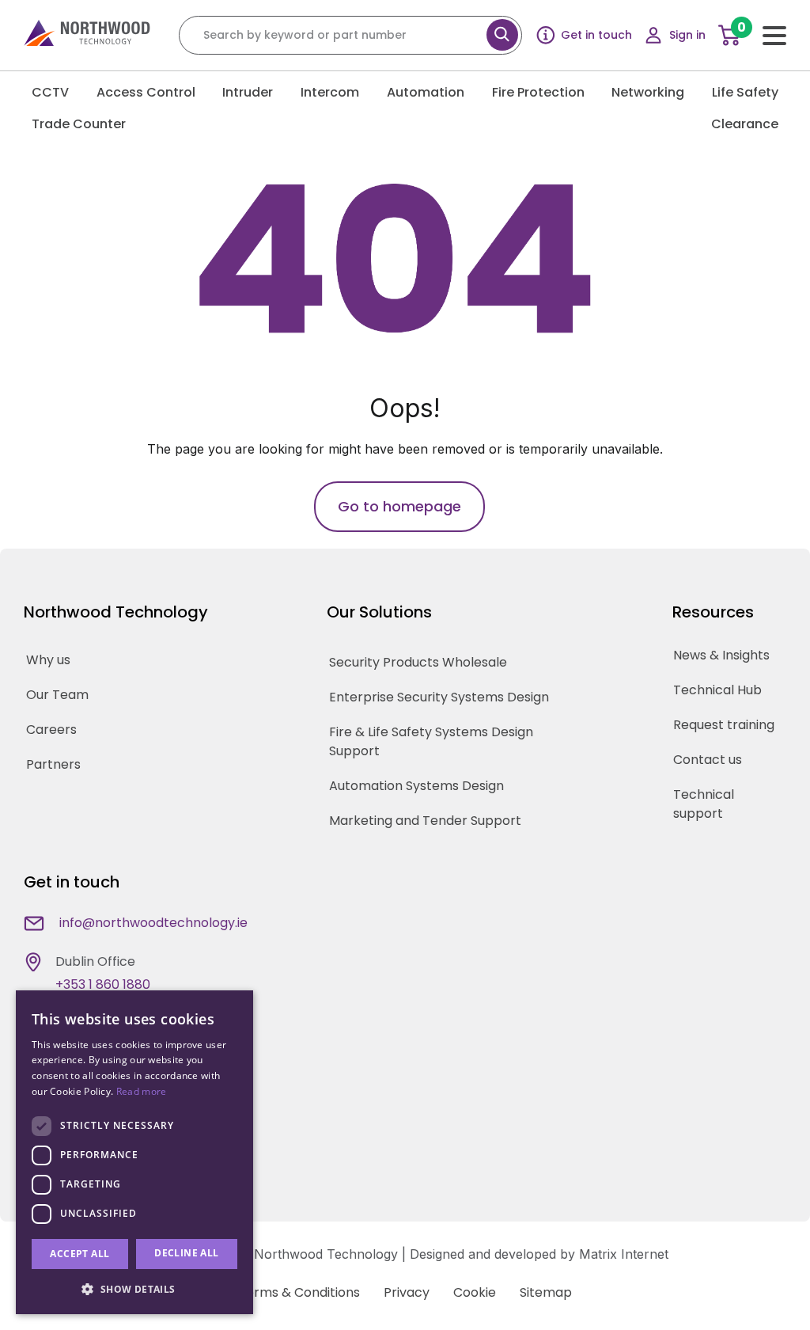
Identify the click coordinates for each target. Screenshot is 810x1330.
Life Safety (745, 92)
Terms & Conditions (299, 1292)
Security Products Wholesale (418, 662)
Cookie (474, 1292)
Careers (51, 729)
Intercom (330, 92)
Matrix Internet (623, 1254)
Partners (53, 764)
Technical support (703, 804)
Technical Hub (717, 690)
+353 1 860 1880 (102, 984)
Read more (141, 1091)
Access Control (146, 92)
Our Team (57, 695)
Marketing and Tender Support (425, 820)
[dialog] (134, 1152)
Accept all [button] (79, 1253)
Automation (425, 92)
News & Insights (721, 655)
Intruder (247, 92)
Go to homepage (399, 506)
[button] (134, 1288)
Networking (647, 92)
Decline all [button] (186, 1253)
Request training (723, 725)
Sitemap (546, 1292)
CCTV (50, 92)
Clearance (744, 124)
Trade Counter (79, 124)
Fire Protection (538, 92)
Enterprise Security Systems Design (439, 697)
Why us (48, 660)
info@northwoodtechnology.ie (153, 923)
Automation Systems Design (416, 786)
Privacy (407, 1292)
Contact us (707, 759)
